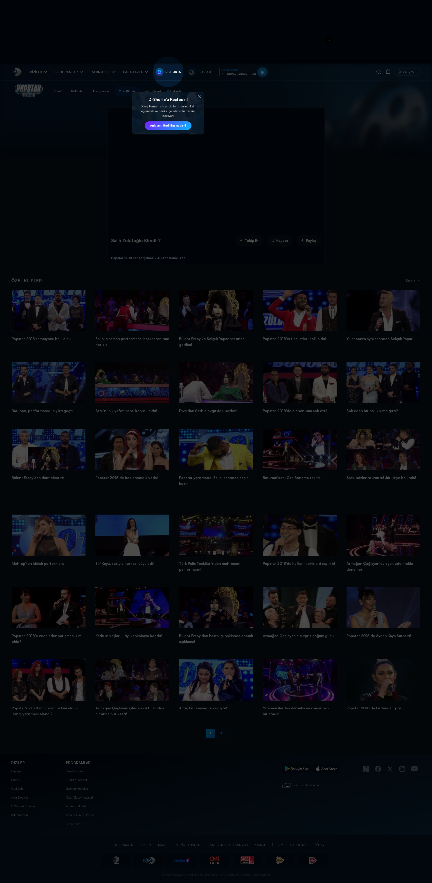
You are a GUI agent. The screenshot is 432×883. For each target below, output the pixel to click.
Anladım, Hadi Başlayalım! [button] (168, 125)
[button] (199, 97)
